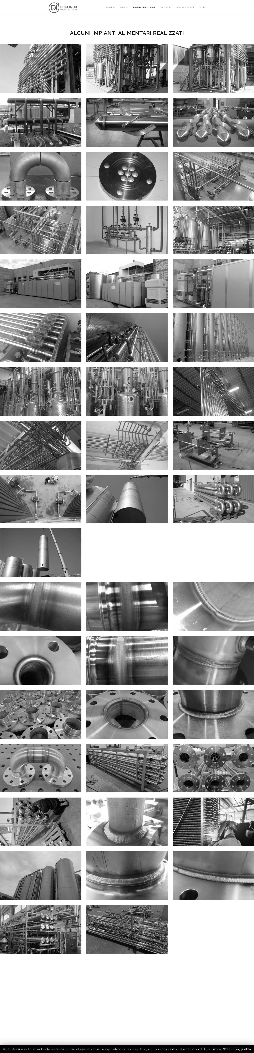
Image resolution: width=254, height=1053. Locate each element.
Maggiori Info (243, 1049)
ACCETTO (228, 1049)
